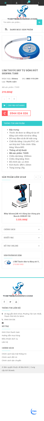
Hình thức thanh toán (11, 332)
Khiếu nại (9, 237)
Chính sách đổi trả (9, 357)
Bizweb (12, 370)
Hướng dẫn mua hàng (11, 335)
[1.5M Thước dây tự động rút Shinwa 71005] (22, 263)
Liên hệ (5, 342)
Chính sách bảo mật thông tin (14, 354)
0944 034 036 (19, 113)
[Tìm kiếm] (39, 22)
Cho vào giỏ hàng (16, 105)
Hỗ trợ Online (11, 246)
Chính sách (9, 229)
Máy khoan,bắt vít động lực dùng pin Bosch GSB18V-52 (22, 214)
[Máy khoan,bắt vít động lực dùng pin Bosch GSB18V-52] (22, 196)
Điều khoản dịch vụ (10, 339)
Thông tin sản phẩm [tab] (14, 123)
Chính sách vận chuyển (11, 360)
